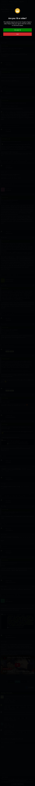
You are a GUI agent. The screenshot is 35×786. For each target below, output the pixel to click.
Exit (18, 34)
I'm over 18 (17, 30)
